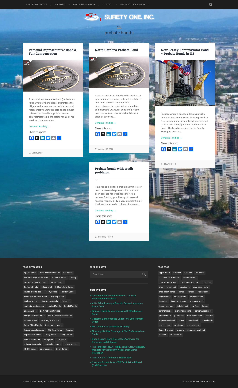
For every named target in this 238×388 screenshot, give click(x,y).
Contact (108, 4)
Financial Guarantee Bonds (35, 297)
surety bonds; (165, 325)
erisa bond (171, 287)
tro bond (162, 335)
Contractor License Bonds (35, 282)
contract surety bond (168, 282)
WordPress (70, 381)
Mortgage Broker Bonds (34, 316)
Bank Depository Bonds (50, 273)
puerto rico (179, 316)
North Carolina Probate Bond (116, 50)
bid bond (188, 273)
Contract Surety (56, 282)
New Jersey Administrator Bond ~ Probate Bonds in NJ (185, 52)
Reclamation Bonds (53, 325)
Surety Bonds (50, 335)
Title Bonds (61, 339)
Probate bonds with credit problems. (114, 170)
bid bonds (200, 273)
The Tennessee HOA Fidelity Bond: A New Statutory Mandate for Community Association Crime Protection (118, 349)
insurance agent (197, 301)
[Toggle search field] (210, 4)
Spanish (69, 330)
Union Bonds (61, 349)
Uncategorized (46, 349)
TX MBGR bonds (71, 344)
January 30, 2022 (105, 149)
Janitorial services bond (34, 306)
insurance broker (166, 306)
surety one (178, 325)
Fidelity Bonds (51, 292)
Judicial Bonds (54, 306)
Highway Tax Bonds (49, 301)
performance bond (183, 311)
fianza (181, 292)
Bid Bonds (67, 273)
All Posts (60, 4)
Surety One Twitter (32, 339)
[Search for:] (119, 274)
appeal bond (164, 273)
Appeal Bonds (30, 273)
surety (181, 320)
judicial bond (182, 306)
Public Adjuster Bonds (49, 320)
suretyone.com (193, 325)
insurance (163, 301)
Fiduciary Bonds (67, 292)
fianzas (191, 292)
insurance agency (178, 301)
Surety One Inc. (66, 335)
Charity (73, 277)
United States (176, 335)
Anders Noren (200, 381)
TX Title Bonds (30, 349)
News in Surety (30, 320)
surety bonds (207, 320)
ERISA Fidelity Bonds (64, 287)
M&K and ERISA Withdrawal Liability (110, 326)
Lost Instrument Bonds (50, 311)
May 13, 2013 (170, 164)
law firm (195, 306)
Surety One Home (36, 4)
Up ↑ (213, 381)
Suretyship (48, 339)
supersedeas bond (167, 320)
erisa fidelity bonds (167, 292)
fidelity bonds (165, 297)
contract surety (190, 277)
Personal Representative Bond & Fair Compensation (52, 52)
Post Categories (82, 4)
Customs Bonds (31, 287)
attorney (177, 273)
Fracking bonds (57, 297)
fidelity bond (203, 292)
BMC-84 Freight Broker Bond (36, 277)
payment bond (165, 311)
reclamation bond (194, 316)
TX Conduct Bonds (52, 344)
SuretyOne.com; (166, 330)
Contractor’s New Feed (134, 4)
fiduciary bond (180, 297)
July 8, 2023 (37, 153)
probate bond (165, 316)
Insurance (65, 301)
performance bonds (203, 311)
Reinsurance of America (34, 330)
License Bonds (30, 311)
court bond (206, 282)
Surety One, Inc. (39, 381)
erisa (161, 287)
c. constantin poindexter (169, 277)
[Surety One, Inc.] (119, 17)
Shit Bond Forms (55, 330)
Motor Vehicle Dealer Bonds (60, 316)
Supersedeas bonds (32, 335)
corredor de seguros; (189, 282)
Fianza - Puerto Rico (32, 292)
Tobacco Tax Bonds (32, 344)
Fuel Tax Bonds (30, 301)
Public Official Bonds (33, 325)
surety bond (193, 320)
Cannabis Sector (59, 277)
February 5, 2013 (105, 237)
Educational (46, 287)
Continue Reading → (39, 126)
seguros (209, 316)
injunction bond (196, 297)
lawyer (205, 306)
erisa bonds (185, 287)
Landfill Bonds (70, 306)
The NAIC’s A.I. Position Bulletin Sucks (112, 357)
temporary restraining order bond (190, 330)
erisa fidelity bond (200, 287)
